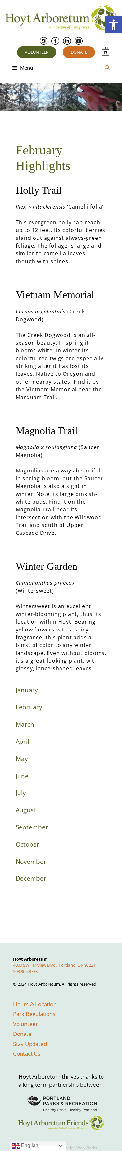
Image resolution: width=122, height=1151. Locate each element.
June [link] (22, 776)
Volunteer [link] (36, 52)
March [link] (25, 724)
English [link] (29, 1145)
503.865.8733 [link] (25, 971)
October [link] (27, 844)
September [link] (32, 827)
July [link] (21, 793)
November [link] (31, 861)
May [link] (22, 758)
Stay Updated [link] (30, 1043)
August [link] (26, 810)
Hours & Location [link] (35, 1004)
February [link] (29, 707)
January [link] (27, 690)
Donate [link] (79, 52)
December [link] (31, 878)
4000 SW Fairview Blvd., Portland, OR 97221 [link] (54, 965)
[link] (113, 24)
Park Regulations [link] (34, 1014)
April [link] (22, 741)
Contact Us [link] (26, 1053)
